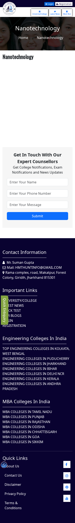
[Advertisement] (37, 99)
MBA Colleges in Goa (20, 437)
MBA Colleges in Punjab (23, 416)
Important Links (19, 290)
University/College (39, 14)
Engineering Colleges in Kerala (30, 378)
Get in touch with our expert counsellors (38, 158)
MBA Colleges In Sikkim (22, 442)
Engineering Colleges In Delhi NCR (33, 373)
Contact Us (13, 475)
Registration (65, 4)
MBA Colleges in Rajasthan (26, 421)
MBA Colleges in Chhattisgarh (29, 432)
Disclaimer (13, 484)
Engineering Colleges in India (34, 338)
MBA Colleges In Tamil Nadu (27, 411)
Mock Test (67, 14)
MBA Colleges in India (26, 401)
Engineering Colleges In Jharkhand (34, 363)
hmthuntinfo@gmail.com (38, 267)
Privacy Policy (15, 493)
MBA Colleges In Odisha (23, 427)
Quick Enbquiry (4, 310)
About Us (12, 466)
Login (50, 4)
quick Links (15, 458)
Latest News (55, 14)
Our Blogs (11, 315)
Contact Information (24, 252)
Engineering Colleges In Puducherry (35, 358)
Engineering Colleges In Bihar (29, 368)
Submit (37, 216)
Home (23, 37)
